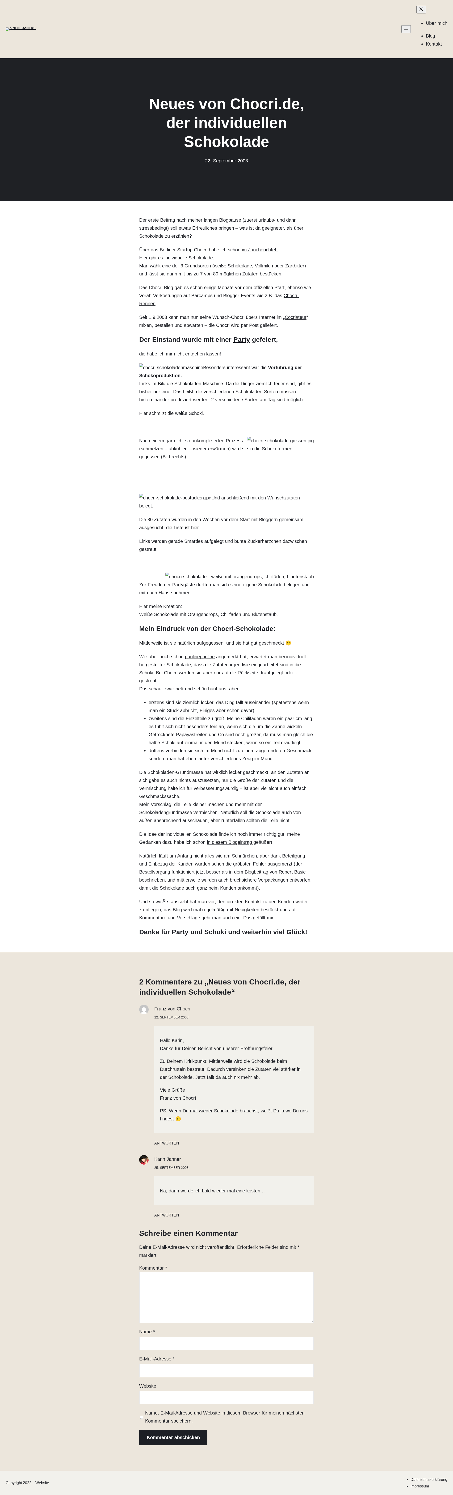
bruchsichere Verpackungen (259, 880)
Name (147, 1331)
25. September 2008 (171, 1168)
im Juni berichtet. (260, 249)
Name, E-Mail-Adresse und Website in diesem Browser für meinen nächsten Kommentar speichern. (225, 1416)
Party (241, 339)
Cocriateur (295, 317)
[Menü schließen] (421, 9)
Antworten (166, 1143)
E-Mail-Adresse (157, 1358)
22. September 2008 (171, 1017)
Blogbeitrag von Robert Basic (275, 871)
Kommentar (153, 1268)
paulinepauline (200, 656)
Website (147, 1386)
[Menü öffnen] (406, 29)
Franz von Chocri (172, 1008)
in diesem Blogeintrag (230, 842)
